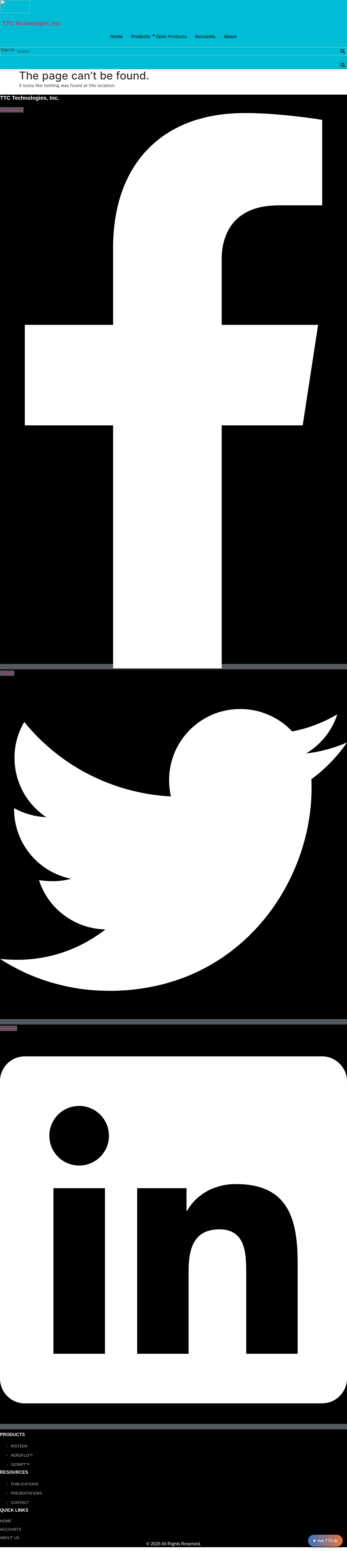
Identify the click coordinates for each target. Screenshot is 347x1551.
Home (5, 1521)
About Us (9, 1538)
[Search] (343, 51)
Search (7, 49)
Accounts (10, 1529)
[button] (343, 65)
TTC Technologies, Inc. (32, 23)
